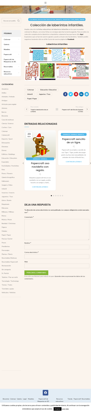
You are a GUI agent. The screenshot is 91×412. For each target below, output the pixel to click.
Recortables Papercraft (10, 262)
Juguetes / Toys (68, 19)
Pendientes (6, 246)
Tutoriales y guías (8, 289)
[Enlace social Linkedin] (81, 94)
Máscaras (5, 208)
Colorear (33, 19)
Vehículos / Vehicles (9, 292)
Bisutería (5, 116)
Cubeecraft (6, 135)
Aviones (4, 108)
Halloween (5, 181)
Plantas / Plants (7, 254)
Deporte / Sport (7, 139)
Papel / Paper (79, 19)
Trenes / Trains (7, 285)
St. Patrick (5, 273)
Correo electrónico (31, 252)
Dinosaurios (6, 143)
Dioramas (5, 146)
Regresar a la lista (57, 109)
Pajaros (4, 227)
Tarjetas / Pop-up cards (10, 277)
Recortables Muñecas (9, 258)
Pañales (4, 231)
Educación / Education (46, 19)
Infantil (59, 19)
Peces (4, 243)
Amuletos (5, 89)
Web (26, 262)
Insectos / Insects (8, 193)
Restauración (6, 266)
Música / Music (7, 219)
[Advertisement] (11, 333)
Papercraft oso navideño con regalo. (40, 167)
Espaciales (5, 162)
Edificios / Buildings (8, 154)
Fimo (3, 169)
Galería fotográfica (8, 177)
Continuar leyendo (40, 187)
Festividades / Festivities (10, 166)
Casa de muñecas (8, 120)
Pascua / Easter (7, 239)
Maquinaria (5, 204)
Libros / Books (6, 200)
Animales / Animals (40, 159)
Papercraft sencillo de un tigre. (73, 140)
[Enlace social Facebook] (65, 94)
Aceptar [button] (57, 409)
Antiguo (4, 100)
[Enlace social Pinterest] (76, 94)
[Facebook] (45, 392)
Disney (4, 150)
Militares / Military (8, 212)
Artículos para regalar (9, 104)
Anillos (4, 93)
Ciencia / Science (7, 123)
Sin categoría (6, 269)
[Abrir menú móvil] (45, 3)
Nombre (27, 243)
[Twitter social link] (70, 94)
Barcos (4, 112)
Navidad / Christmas (9, 223)
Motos (4, 216)
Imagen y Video (7, 185)
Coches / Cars (6, 127)
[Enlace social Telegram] (86, 94)
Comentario (29, 217)
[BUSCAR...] (18, 20)
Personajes (5, 250)
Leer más (65, 409)
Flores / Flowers (7, 173)
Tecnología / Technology (10, 281)
